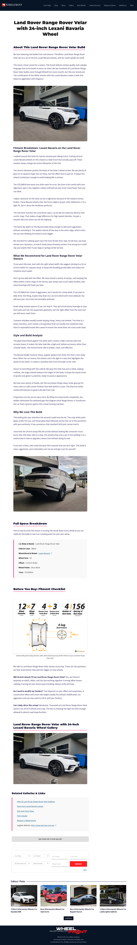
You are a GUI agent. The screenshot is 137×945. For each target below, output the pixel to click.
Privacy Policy (82, 942)
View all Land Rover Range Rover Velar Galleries (36, 801)
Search (78, 864)
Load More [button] (68, 918)
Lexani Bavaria (44, 553)
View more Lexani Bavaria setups (30, 806)
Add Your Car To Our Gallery (50, 839)
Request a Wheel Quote (26, 820)
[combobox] (22, 856)
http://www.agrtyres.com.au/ (42, 825)
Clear (85, 870)
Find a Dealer (22, 816)
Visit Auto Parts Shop (25, 811)
